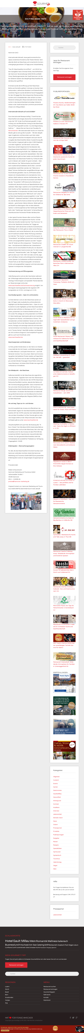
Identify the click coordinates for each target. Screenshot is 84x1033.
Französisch (43, 947)
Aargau (7, 1000)
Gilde (27, 947)
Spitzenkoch (57, 855)
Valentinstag (57, 862)
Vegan (55, 865)
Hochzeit (56, 804)
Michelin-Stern (58, 818)
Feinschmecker (13, 130)
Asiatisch (61, 945)
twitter (73, 1017)
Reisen (55, 841)
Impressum (47, 1000)
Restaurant (52, 945)
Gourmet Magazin (49, 992)
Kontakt (46, 997)
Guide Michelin (21, 947)
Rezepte (56, 845)
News (55, 821)
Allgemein (56, 777)
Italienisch (63, 941)
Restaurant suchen (50, 986)
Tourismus (56, 859)
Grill (46, 945)
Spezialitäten (57, 848)
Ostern (55, 824)
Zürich (7, 989)
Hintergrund (57, 801)
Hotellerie (56, 807)
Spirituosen (57, 852)
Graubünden (9, 997)
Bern (6, 995)
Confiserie (8, 947)
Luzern (7, 986)
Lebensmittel (57, 814)
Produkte (56, 831)
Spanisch (54, 947)
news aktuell (16, 47)
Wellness (52, 941)
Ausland (56, 780)
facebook (70, 1017)
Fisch (66, 945)
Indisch (75, 945)
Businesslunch (12, 945)
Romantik (41, 941)
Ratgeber (56, 838)
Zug (6, 1003)
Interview (56, 811)
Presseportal (57, 828)
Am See (32, 945)
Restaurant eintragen (64, 77)
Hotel (9, 941)
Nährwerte (47, 995)
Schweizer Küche (34, 947)
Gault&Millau (57, 794)
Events (55, 783)
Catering (40, 945)
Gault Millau (21, 941)
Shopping (48, 947)
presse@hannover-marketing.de (18, 481)
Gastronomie (57, 790)
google (77, 1017)
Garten (55, 787)
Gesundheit (57, 797)
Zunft (14, 947)
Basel (7, 992)
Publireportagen (58, 835)
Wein (54, 869)
